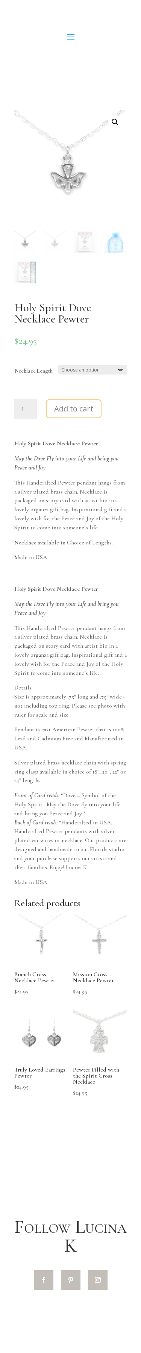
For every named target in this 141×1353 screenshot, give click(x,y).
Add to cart (73, 409)
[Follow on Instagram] (98, 1280)
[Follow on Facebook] (43, 1280)
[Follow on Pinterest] (70, 1280)
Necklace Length (34, 371)
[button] (115, 122)
